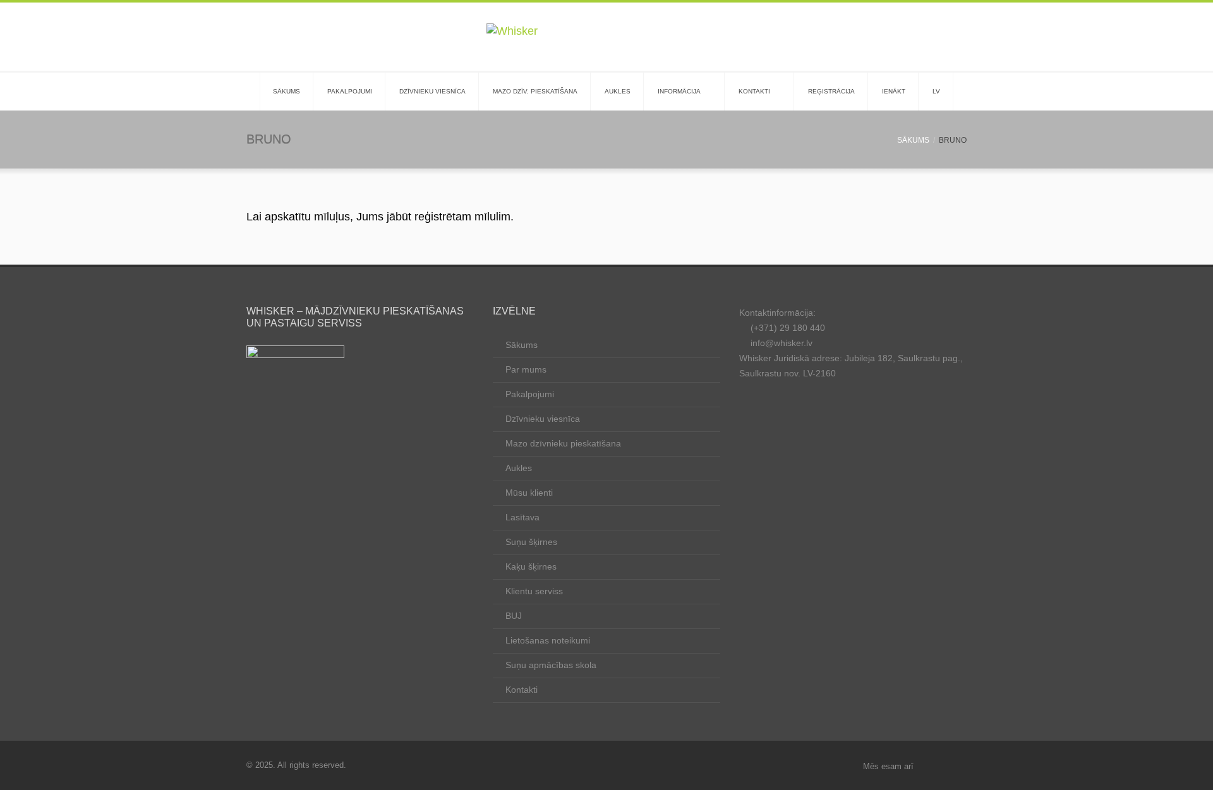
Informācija (679, 91)
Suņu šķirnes (531, 542)
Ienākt (893, 91)
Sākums (286, 91)
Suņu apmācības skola (550, 665)
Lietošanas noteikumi (547, 640)
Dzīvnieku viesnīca (432, 91)
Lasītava (522, 517)
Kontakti (754, 91)
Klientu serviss (534, 591)
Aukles (618, 91)
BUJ (513, 616)
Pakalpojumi (349, 91)
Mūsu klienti (529, 493)
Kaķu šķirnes (531, 566)
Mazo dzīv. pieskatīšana (535, 91)
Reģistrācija (831, 91)
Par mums (525, 369)
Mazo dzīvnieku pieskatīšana (563, 443)
